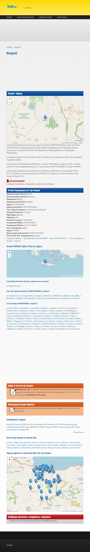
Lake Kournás (75, 442)
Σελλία (47, 326)
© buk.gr (80, 143)
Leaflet (63, 143)
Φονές (37, 329)
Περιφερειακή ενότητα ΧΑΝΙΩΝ (35, 238)
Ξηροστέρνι (13, 323)
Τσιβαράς (10, 329)
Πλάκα (78, 323)
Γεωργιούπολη (27, 296)
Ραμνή (30, 326)
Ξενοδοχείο (48, 427)
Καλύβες (56, 316)
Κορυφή (16, 427)
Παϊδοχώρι (25, 323)
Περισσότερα (78, 432)
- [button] (10, 102)
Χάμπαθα (61, 329)
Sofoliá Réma (36, 448)
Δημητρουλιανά (41, 445)
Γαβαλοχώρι (70, 310)
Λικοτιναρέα (59, 318)
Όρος (28, 424)
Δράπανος (43, 313)
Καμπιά (65, 316)
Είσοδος (28, 8)
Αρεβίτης (44, 308)
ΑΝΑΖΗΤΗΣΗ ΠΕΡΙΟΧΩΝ (25, 17)
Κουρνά (17, 241)
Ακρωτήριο (39, 424)
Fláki (49, 445)
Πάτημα (65, 298)
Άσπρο (73, 308)
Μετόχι (52, 321)
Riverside (27, 442)
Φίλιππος (29, 329)
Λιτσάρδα (70, 318)
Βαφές (52, 310)
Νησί (36, 427)
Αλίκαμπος (25, 308)
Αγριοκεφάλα (21, 445)
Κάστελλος (11, 298)
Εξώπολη (47, 296)
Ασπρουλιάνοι (14, 296)
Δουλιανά (24, 313)
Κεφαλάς (20, 318)
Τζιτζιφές (70, 326)
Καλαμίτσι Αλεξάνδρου (23, 316)
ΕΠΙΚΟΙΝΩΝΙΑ (62, 17)
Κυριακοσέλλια (46, 318)
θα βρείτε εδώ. (18, 176)
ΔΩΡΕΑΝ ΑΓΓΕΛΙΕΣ (45, 17)
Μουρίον (78, 445)
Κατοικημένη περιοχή (69, 424)
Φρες (44, 329)
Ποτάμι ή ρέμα (63, 427)
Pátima (9, 448)
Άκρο (9, 424)
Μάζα (78, 318)
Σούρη (54, 326)
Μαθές (19, 298)
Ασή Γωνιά (63, 308)
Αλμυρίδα (35, 308)
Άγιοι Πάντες (13, 308)
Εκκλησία (51, 424)
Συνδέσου (68, 392)
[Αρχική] (12, 6)
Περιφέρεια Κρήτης (14, 238)
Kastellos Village (13, 442)
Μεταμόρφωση (30, 298)
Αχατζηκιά (24, 310)
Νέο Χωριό (70, 321)
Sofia (21, 442)
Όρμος (17, 424)
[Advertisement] (45, 30)
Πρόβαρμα (21, 326)
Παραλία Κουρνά (14, 286)
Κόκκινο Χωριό (32, 318)
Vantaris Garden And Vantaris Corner (46, 442)
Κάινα (9, 316)
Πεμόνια (71, 323)
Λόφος (27, 427)
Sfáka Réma (26, 448)
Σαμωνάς (38, 326)
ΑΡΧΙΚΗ (9, 17)
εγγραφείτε (33, 521)
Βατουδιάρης (42, 310)
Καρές (73, 316)
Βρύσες (60, 310)
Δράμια (39, 296)
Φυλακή (76, 298)
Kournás (71, 445)
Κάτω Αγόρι (11, 445)
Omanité (31, 445)
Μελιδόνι (28, 321)
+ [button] (9, 98)
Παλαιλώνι (36, 323)
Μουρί (41, 298)
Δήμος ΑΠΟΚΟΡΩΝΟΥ (58, 238)
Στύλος (62, 326)
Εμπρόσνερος (54, 313)
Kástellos (55, 445)
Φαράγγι (20, 329)
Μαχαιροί (18, 321)
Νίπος (79, 321)
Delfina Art (65, 442)
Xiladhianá (17, 448)
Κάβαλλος (57, 296)
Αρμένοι (54, 308)
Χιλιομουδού (75, 329)
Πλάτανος (10, 326)
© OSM (71, 143)
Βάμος (32, 310)
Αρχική (9, 47)
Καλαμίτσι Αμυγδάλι (71, 296)
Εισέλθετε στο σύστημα (18, 521)
